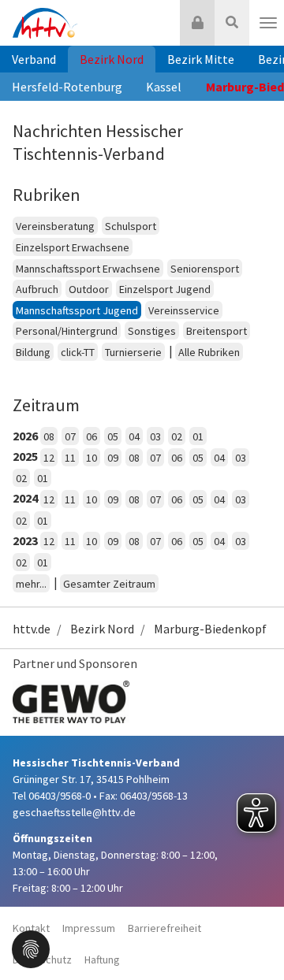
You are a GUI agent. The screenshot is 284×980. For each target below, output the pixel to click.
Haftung (102, 959)
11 (70, 458)
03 (155, 436)
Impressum (88, 928)
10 (91, 458)
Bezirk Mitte (200, 59)
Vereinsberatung (55, 226)
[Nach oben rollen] (252, 936)
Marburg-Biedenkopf (210, 629)
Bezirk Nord (112, 59)
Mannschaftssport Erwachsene (88, 269)
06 (91, 436)
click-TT (78, 352)
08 (48, 436)
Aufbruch (37, 289)
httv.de (31, 629)
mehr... (31, 584)
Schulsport (130, 226)
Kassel (163, 87)
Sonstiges (152, 331)
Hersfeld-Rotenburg (67, 87)
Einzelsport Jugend (165, 289)
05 (112, 436)
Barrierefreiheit (164, 928)
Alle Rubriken (209, 352)
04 (134, 436)
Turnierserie (133, 352)
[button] (31, 948)
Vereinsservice (183, 310)
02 (176, 436)
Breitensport (216, 331)
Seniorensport (204, 269)
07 (70, 436)
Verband (34, 59)
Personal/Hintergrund (67, 331)
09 (112, 458)
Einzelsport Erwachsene (72, 247)
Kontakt (31, 928)
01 (198, 436)
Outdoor (89, 289)
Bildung (33, 352)
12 (48, 458)
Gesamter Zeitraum (109, 584)
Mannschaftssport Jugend (77, 310)
